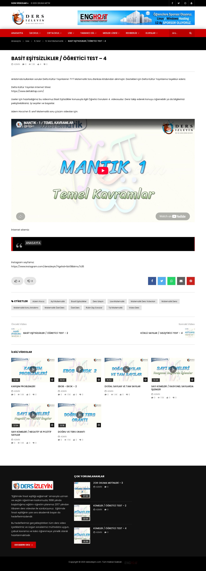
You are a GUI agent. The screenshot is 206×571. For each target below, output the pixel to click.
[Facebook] (172, 3)
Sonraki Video (187, 324)
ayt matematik (58, 301)
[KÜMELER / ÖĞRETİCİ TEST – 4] (82, 535)
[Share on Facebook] (152, 281)
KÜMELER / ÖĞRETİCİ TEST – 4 (109, 528)
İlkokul (33, 33)
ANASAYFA (33, 243)
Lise (70, 33)
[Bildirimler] (191, 3)
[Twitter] (178, 3)
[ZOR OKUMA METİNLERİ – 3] (82, 490)
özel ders (75, 307)
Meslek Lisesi (110, 33)
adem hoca (38, 301)
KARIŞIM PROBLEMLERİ (23, 386)
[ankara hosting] (131, 562)
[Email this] (181, 281)
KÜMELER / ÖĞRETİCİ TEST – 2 (109, 505)
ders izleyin (98, 301)
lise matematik (117, 301)
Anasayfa (17, 33)
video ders (134, 307)
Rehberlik (131, 33)
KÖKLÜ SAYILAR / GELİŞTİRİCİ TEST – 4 (161, 333)
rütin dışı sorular (94, 307)
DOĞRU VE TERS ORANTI (71, 431)
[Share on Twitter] (162, 281)
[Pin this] (191, 281)
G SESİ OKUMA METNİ (40, 3)
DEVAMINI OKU (23, 544)
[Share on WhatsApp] (171, 281)
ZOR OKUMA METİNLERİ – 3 (108, 482)
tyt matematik (115, 307)
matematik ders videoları (143, 301)
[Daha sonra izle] (185, 3)
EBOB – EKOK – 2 (67, 386)
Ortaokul (53, 33)
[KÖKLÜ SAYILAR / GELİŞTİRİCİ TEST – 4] (190, 333)
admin (17, 64)
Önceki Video (19, 324)
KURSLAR (150, 33)
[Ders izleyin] (28, 18)
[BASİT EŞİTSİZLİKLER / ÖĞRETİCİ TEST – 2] (16, 333)
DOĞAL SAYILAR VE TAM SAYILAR (122, 386)
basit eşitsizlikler (78, 301)
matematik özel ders (54, 307)
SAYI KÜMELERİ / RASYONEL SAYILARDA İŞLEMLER (172, 388)
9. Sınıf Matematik (54, 41)
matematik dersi (169, 301)
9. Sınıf (37, 41)
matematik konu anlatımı (26, 307)
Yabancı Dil (87, 33)
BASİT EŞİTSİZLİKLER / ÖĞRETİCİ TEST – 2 (45, 333)
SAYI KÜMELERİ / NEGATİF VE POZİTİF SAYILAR (31, 433)
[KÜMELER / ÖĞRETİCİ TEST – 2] (82, 513)
